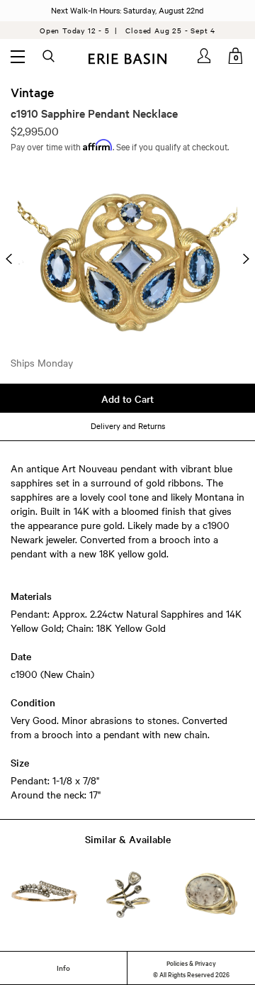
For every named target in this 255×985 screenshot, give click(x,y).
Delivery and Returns (128, 425)
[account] (205, 55)
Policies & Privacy (191, 962)
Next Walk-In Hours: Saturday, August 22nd (127, 10)
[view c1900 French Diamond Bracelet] (44, 894)
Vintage (32, 92)
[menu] (18, 56)
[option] (127, 259)
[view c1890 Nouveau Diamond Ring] (128, 894)
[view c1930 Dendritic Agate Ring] (210, 894)
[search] (49, 57)
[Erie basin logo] (127, 57)
